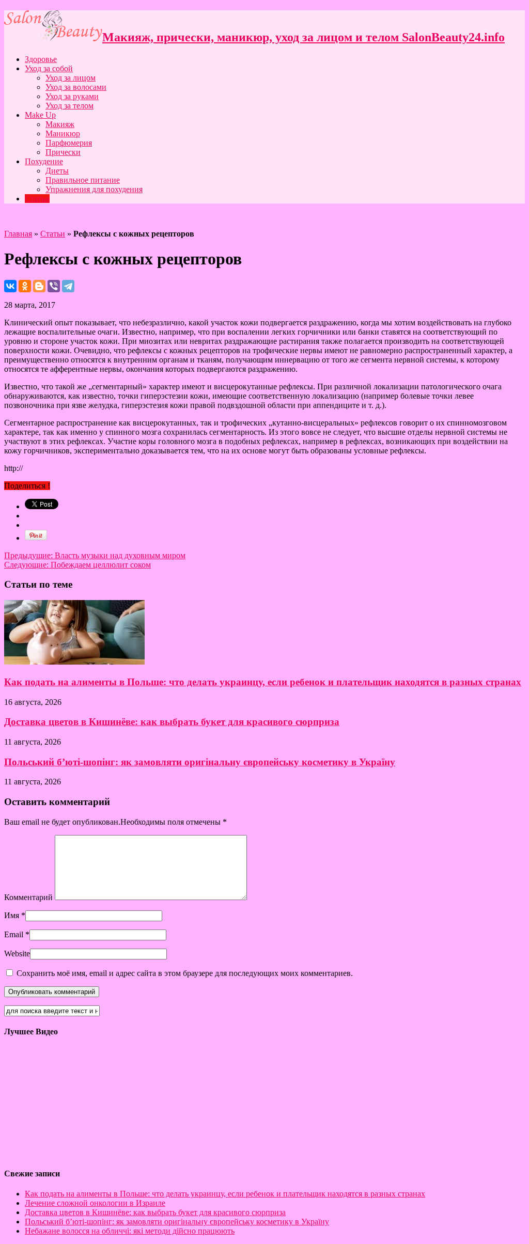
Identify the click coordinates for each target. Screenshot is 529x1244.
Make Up (40, 115)
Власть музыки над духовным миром (94, 555)
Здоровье (41, 59)
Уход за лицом (70, 77)
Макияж (59, 124)
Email (13, 934)
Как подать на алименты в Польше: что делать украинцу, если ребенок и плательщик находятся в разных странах (262, 681)
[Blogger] (39, 286)
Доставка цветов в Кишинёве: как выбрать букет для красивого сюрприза (171, 721)
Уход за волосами (75, 87)
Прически (63, 152)
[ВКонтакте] (10, 286)
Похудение (44, 161)
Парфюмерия (68, 142)
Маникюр (62, 133)
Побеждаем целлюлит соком (77, 564)
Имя (11, 915)
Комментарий (28, 897)
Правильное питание (82, 180)
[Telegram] (68, 286)
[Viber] (54, 286)
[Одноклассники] (25, 286)
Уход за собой (49, 68)
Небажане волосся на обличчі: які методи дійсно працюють (130, 1230)
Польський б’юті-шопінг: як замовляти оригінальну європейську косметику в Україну (199, 762)
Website (17, 953)
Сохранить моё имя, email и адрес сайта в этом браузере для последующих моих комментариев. (185, 973)
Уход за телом (69, 105)
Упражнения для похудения (94, 189)
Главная (18, 233)
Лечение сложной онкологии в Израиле (95, 1203)
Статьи (37, 198)
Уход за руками (72, 96)
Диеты (57, 170)
